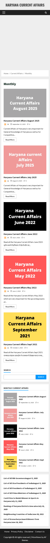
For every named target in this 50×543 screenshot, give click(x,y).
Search (7, 370)
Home (6, 531)
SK (8, 124)
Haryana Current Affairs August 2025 (25, 103)
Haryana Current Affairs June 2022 (25, 216)
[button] (3, 12)
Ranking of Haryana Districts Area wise (21, 506)
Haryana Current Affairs (25, 4)
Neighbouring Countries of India (18, 514)
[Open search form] (46, 12)
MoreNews (36, 537)
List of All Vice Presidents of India (18, 483)
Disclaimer (29, 531)
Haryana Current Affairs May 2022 (25, 270)
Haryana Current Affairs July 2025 (25, 159)
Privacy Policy (17, 531)
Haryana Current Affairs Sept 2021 (25, 326)
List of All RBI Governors (14, 478)
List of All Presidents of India (16, 488)
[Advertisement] (25, 41)
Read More (11, 140)
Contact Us (40, 531)
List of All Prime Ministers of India (18, 493)
